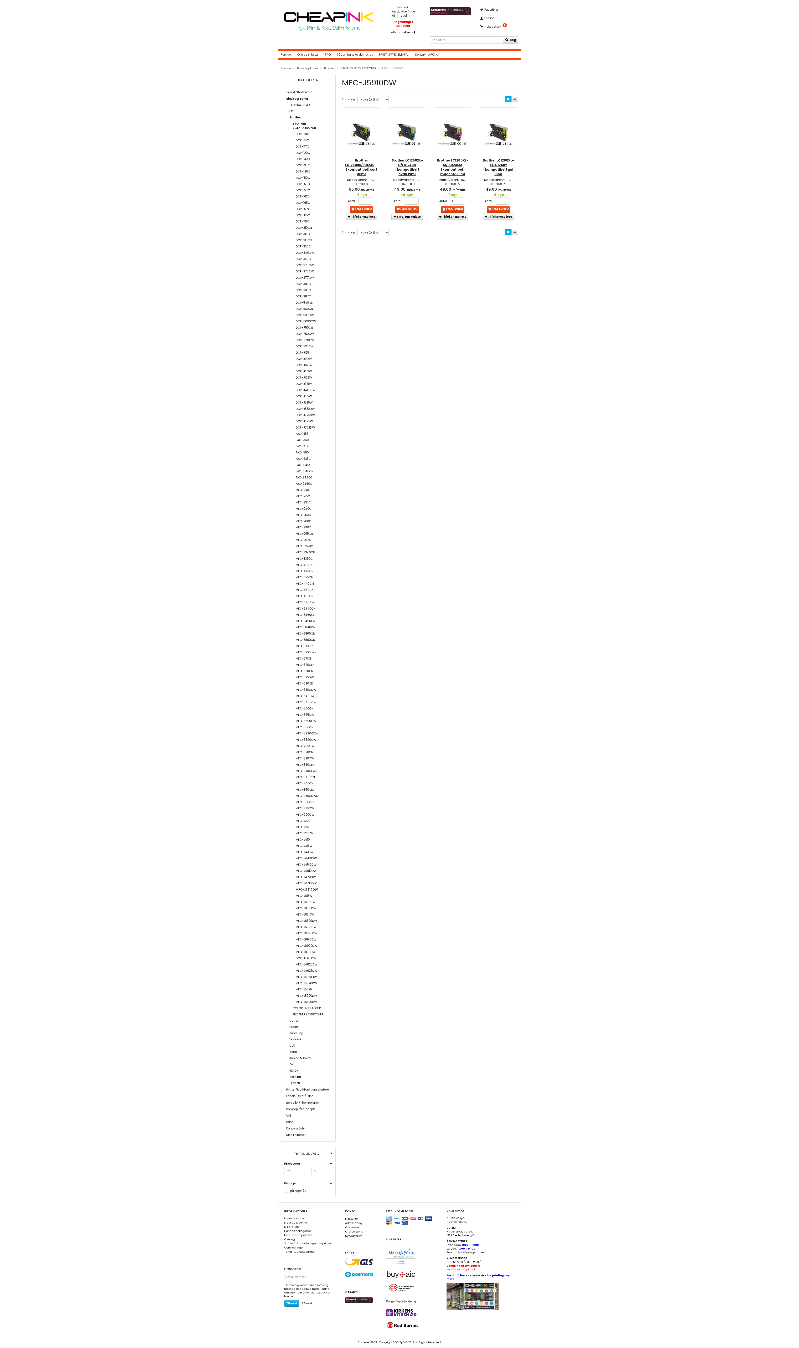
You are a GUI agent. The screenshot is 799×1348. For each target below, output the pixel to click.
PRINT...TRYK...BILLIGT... (394, 54)
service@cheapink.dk (463, 1267)
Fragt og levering (295, 1222)
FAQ (328, 54)
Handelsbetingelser (297, 1231)
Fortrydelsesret (294, 1218)
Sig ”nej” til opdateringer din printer (307, 1243)
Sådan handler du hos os (355, 54)
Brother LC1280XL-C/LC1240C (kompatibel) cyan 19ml (407, 167)
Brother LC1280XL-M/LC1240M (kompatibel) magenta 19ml (452, 167)
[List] (514, 99)
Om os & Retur (308, 54)
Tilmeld (291, 1303)
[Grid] (508, 99)
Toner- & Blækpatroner (300, 1252)
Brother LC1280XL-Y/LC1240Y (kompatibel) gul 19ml (498, 167)
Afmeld (307, 1303)
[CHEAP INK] (328, 19)
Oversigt (290, 1239)
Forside (286, 54)
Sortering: (349, 99)
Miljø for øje (292, 1227)
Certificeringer (294, 1247)
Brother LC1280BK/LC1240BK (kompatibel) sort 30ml (361, 167)
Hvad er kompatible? (298, 1235)
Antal (352, 201)
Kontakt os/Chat (427, 54)
